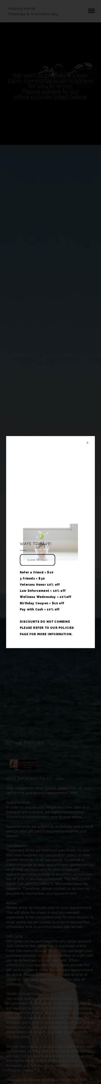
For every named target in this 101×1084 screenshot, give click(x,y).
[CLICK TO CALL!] (37, 566)
